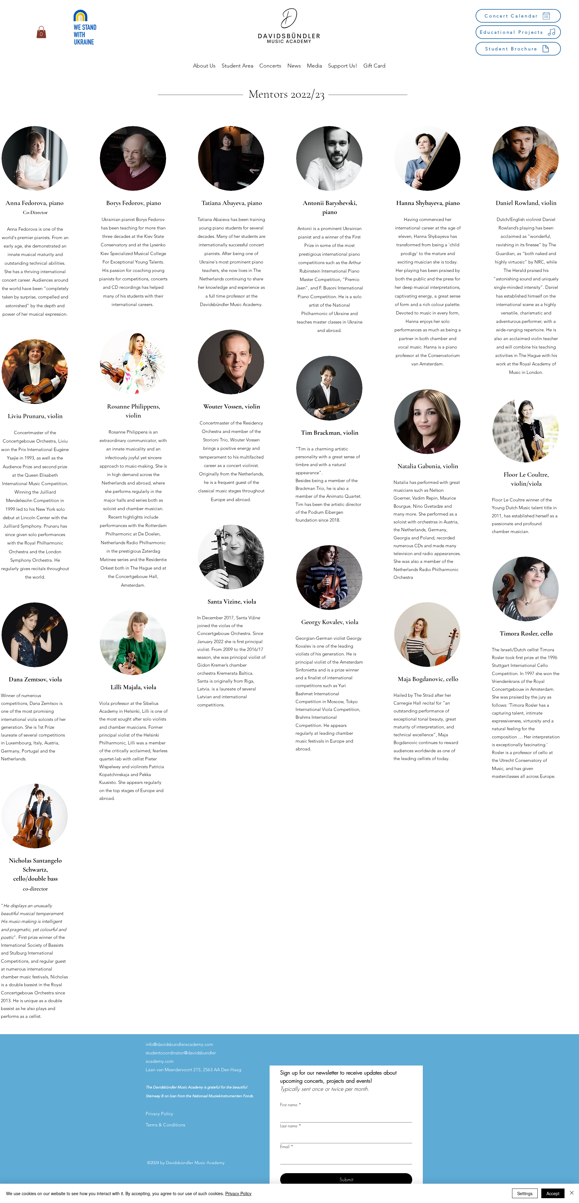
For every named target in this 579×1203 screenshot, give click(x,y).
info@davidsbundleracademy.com (179, 1044)
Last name (290, 1126)
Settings (525, 1193)
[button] (41, 32)
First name (290, 1104)
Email (286, 1146)
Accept (552, 1193)
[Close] (571, 1193)
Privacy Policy (238, 1193)
